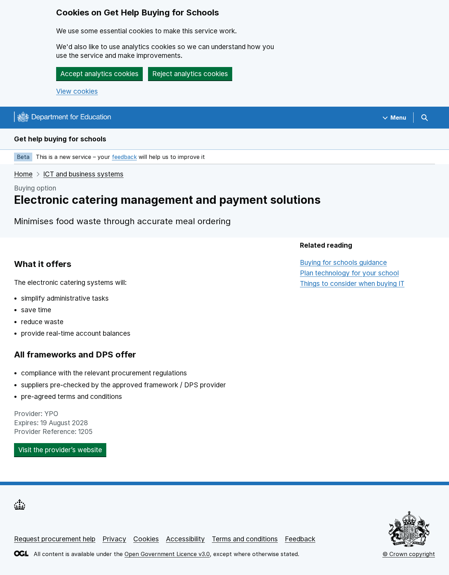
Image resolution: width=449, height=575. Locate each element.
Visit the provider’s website (62, 450)
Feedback (300, 539)
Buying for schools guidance (343, 263)
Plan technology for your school (349, 273)
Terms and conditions (245, 539)
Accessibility (185, 539)
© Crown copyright (408, 553)
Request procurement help (54, 539)
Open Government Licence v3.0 (167, 553)
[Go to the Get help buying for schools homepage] (62, 118)
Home (23, 174)
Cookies (146, 539)
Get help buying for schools (60, 139)
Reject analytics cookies (190, 74)
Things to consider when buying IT (352, 284)
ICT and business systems (83, 174)
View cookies (77, 91)
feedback (124, 156)
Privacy (114, 539)
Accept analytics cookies (99, 74)
